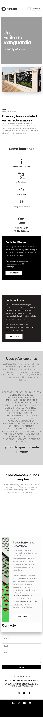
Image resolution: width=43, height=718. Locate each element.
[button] (28, 8)
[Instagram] (18, 693)
